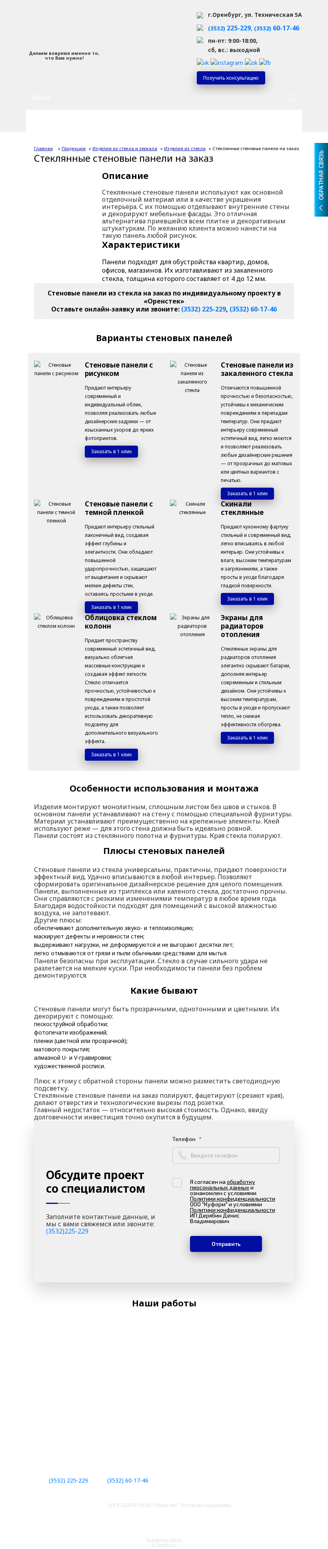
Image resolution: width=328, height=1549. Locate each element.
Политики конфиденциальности (232, 1198)
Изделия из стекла (185, 148)
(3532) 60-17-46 (253, 309)
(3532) (276, 28)
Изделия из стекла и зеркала (124, 148)
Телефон (184, 1138)
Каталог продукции (70, 126)
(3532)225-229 (67, 1231)
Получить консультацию (231, 77)
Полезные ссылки (59, 1444)
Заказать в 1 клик (111, 451)
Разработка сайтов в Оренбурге (164, 1542)
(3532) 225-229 (203, 309)
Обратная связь (321, 151)
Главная (43, 148)
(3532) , (231, 28)
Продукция (74, 148)
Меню (40, 97)
